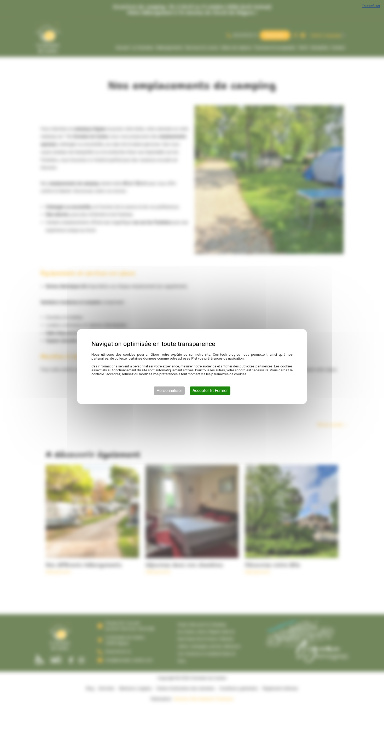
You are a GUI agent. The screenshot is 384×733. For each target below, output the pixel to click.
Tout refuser (371, 6)
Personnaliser (169, 390)
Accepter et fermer (210, 390)
